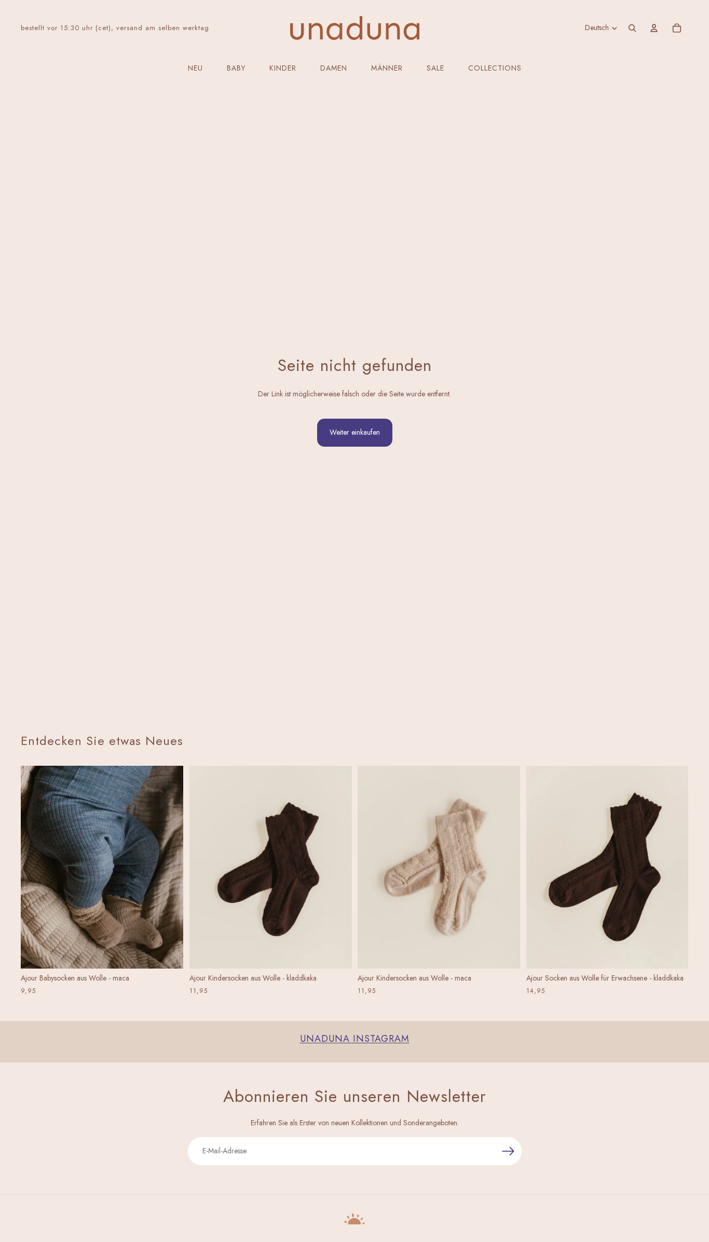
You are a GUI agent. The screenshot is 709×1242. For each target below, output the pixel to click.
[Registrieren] (508, 1151)
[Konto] (654, 28)
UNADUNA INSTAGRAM (355, 1038)
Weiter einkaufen (355, 432)
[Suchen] (632, 28)
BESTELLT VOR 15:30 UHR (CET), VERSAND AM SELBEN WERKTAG (115, 28)
